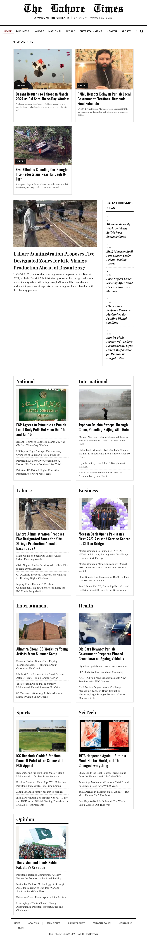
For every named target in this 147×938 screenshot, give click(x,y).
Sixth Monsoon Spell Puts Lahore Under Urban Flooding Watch (38, 557)
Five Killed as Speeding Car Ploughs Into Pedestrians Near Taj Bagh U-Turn (42, 174)
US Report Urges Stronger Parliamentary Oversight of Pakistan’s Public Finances (39, 452)
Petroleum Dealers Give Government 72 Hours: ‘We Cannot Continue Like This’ (38, 462)
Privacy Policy (76, 923)
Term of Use (53, 923)
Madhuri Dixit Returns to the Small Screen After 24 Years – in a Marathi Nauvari (40, 675)
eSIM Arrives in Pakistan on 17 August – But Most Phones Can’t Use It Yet (104, 793)
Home (8, 31)
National (55, 31)
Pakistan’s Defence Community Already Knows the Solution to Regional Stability (39, 876)
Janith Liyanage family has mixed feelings (39, 791)
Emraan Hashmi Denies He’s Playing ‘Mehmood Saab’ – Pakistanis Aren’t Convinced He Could (37, 664)
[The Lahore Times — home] (73, 9)
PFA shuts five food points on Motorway (101, 672)
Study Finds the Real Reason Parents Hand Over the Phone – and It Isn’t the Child (102, 774)
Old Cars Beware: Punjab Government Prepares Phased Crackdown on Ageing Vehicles (101, 653)
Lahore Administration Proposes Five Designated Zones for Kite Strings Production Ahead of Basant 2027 (53, 261)
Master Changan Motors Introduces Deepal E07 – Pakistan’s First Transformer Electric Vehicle (103, 567)
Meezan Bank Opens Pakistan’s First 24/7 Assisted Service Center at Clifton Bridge (104, 538)
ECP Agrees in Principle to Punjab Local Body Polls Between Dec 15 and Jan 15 (41, 429)
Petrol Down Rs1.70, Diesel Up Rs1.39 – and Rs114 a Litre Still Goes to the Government (104, 588)
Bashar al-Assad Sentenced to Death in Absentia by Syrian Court (100, 474)
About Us (33, 923)
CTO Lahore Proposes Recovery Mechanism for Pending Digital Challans (118, 314)
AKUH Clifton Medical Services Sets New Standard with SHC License (102, 679)
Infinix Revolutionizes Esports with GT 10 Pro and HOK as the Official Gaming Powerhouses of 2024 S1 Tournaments (42, 801)
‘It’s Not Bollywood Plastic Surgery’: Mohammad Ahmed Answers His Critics (38, 685)
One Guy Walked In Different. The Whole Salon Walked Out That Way (102, 802)
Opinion (25, 819)
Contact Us (125, 923)
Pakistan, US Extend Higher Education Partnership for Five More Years (38, 471)
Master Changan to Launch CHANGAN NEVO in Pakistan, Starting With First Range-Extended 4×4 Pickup (104, 554)
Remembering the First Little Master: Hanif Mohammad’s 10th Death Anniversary (40, 774)
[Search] (142, 31)
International (93, 381)
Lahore (39, 31)
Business (22, 31)
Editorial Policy (102, 923)
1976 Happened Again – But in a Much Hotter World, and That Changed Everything (102, 760)
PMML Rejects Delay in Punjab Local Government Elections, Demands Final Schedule (104, 98)
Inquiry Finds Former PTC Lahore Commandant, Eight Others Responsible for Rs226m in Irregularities (40, 587)
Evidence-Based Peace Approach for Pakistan (41, 897)
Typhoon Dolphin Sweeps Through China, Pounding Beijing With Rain (104, 427)
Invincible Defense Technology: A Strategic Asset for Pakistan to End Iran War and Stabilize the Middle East (40, 887)
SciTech (87, 712)
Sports (126, 31)
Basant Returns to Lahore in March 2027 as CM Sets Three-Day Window (42, 96)
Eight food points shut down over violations (103, 666)
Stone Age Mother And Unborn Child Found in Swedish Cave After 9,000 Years (104, 783)
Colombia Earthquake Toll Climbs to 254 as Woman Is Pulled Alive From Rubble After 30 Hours (104, 453)
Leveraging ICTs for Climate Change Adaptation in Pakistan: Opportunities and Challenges (39, 906)
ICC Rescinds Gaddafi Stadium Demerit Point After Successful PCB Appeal (39, 760)
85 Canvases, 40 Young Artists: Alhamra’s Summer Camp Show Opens (39, 694)
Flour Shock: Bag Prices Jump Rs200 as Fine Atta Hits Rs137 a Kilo (104, 578)
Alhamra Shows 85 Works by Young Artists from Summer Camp (42, 651)
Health (112, 31)
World (70, 31)
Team (20, 928)
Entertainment (91, 31)
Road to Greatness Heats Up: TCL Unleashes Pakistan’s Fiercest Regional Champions (41, 783)
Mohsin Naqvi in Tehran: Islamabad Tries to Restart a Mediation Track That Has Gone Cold (103, 440)
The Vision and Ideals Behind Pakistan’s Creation (37, 865)
